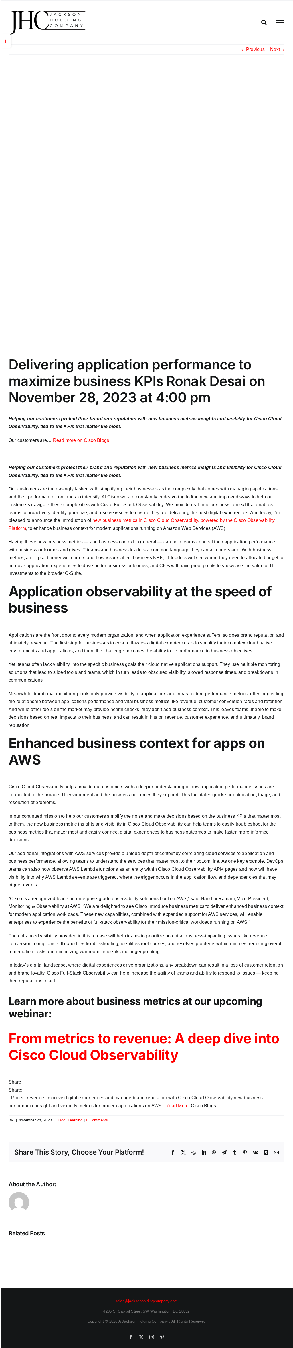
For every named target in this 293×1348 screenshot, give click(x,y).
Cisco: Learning (69, 1120)
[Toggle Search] (264, 22)
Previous (255, 49)
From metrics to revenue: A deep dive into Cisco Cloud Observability (144, 1046)
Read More (177, 1105)
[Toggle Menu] (280, 22)
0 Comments (97, 1120)
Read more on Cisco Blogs (81, 440)
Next (275, 49)
